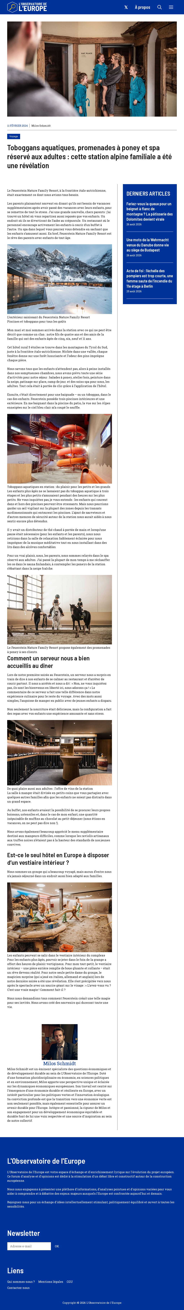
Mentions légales (50, 1281)
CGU (70, 1281)
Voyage (13, 136)
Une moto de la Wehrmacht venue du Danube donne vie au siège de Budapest (147, 244)
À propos (142, 7)
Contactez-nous (18, 1288)
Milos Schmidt (41, 125)
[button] (159, 7)
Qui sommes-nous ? (21, 1281)
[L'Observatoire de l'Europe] (27, 7)
